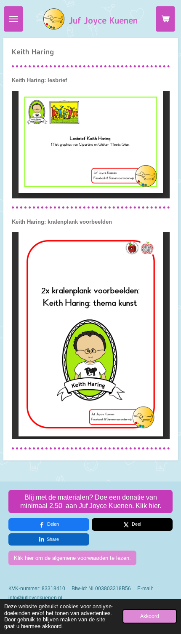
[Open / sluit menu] (13, 19)
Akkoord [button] (149, 616)
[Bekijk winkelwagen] (165, 19)
